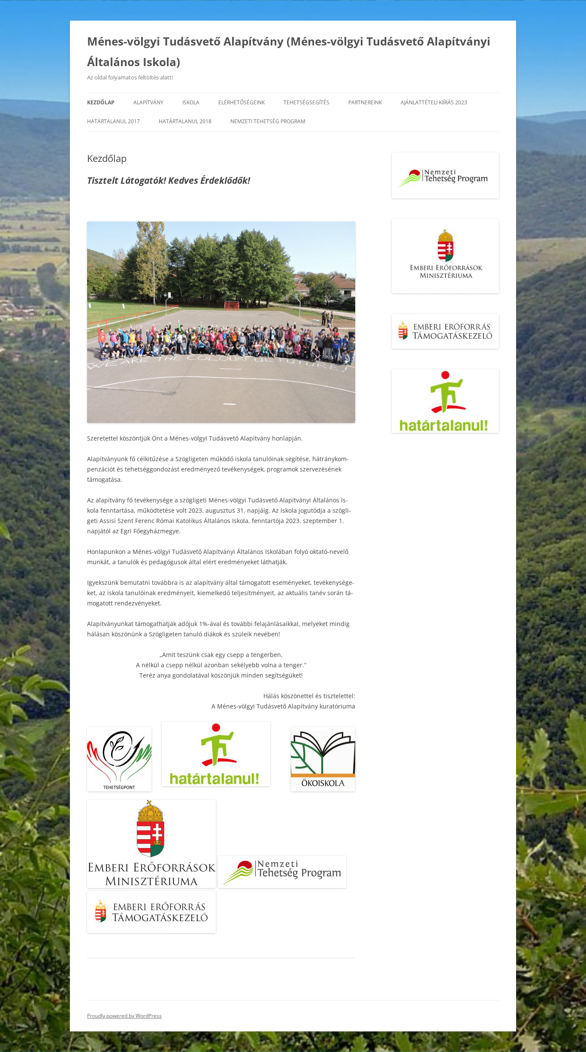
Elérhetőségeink (241, 102)
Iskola (190, 102)
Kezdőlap (101, 102)
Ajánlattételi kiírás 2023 (434, 102)
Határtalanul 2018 (185, 121)
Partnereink (365, 102)
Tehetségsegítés (306, 102)
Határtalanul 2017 (113, 121)
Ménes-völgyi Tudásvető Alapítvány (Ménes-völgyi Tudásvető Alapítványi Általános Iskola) (288, 51)
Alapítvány (148, 102)
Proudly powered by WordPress (124, 1015)
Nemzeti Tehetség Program (267, 121)
